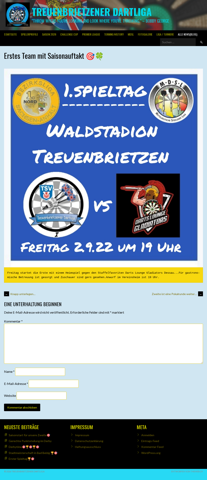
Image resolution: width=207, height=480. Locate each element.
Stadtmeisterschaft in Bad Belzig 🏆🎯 (33, 453)
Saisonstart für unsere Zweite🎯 (29, 435)
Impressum (82, 435)
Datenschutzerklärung (89, 441)
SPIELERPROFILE (29, 34)
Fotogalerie (145, 34)
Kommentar (13, 321)
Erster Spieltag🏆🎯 (21, 458)
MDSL (131, 34)
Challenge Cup (69, 34)
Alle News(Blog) (187, 34)
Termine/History (114, 34)
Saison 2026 (49, 34)
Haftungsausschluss (88, 446)
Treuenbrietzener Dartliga (92, 11)
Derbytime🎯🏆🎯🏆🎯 (24, 446)
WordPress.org (151, 453)
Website (10, 395)
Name (9, 371)
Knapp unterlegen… (20, 294)
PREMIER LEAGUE (91, 34)
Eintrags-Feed (150, 441)
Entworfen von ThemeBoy (187, 471)
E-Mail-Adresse (16, 383)
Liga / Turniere (165, 34)
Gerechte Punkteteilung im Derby (30, 441)
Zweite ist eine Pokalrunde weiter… (177, 294)
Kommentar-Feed (152, 446)
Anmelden (147, 435)
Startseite (10, 34)
